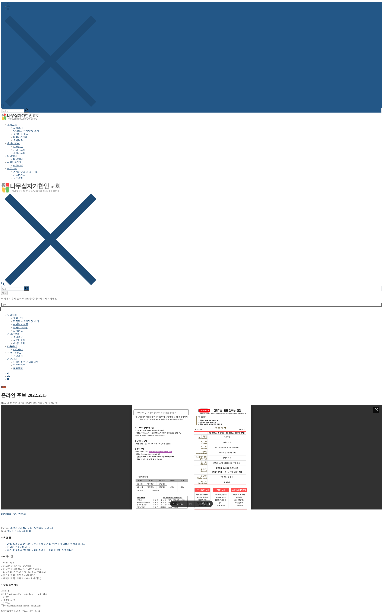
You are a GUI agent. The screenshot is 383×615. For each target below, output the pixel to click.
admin (7, 403)
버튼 (3, 387)
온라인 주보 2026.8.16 (18, 547)
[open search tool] (48, 106)
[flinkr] (8, 9)
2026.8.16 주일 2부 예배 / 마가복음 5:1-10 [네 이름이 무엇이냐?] (40, 550)
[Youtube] (8, 6)
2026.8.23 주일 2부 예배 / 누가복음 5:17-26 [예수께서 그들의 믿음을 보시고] (46, 544)
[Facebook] (8, 3)
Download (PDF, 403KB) (13, 513)
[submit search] (26, 110)
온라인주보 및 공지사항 (45, 403)
